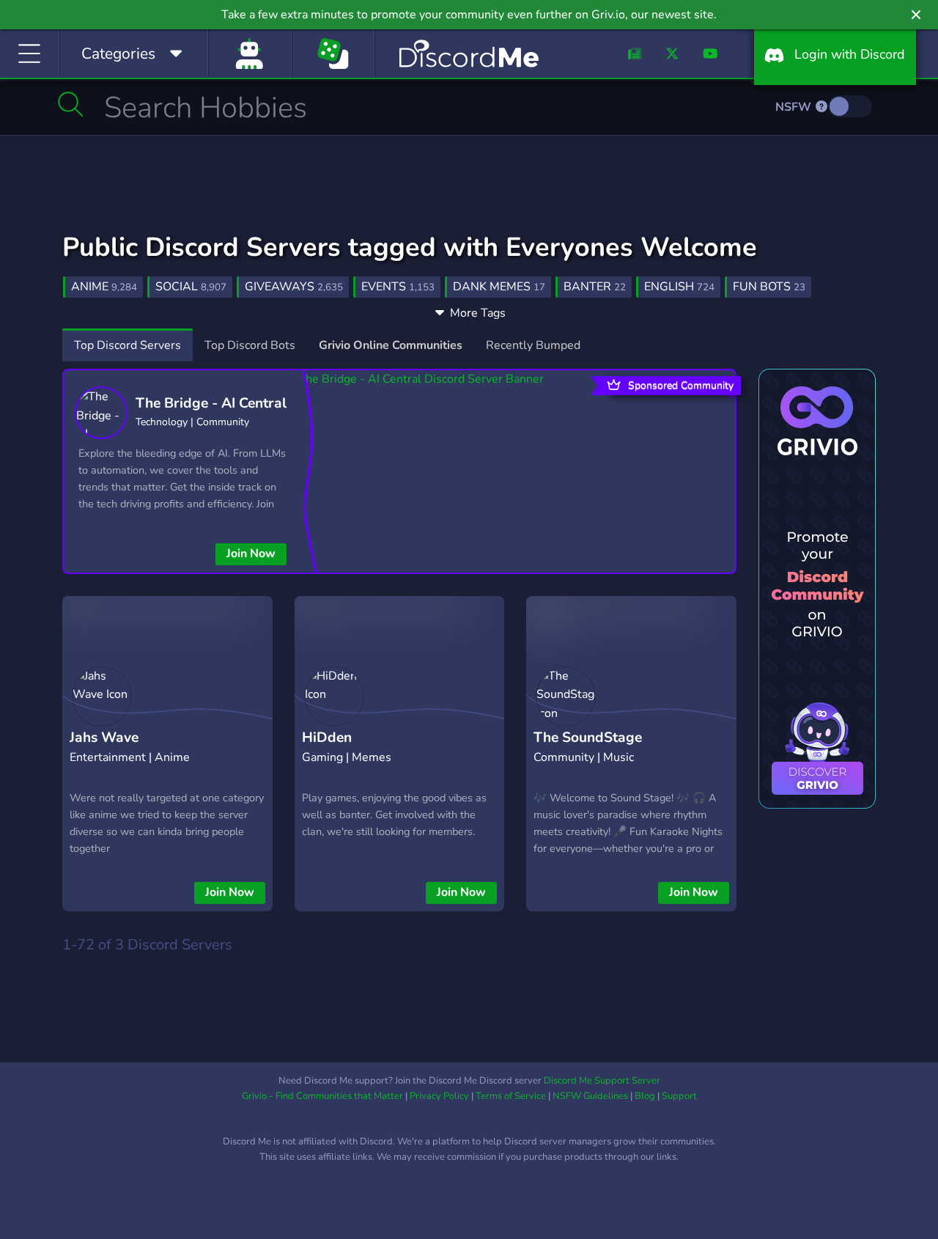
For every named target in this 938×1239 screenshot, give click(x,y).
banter (595, 287)
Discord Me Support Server (602, 1080)
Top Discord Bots (249, 345)
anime (104, 287)
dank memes (499, 287)
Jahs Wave (104, 737)
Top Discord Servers (127, 345)
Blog (645, 1096)
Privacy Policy (439, 1096)
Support (679, 1096)
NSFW (794, 107)
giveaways (294, 287)
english (679, 287)
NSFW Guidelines (590, 1096)
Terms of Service (511, 1096)
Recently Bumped (533, 345)
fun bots (769, 287)
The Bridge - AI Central (211, 403)
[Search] (70, 104)
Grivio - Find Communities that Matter (322, 1096)
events (398, 287)
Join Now (251, 553)
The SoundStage (587, 737)
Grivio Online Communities (390, 345)
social (190, 287)
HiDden (327, 737)
